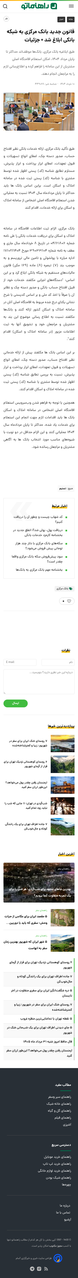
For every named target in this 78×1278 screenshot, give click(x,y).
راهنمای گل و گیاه (59, 1111)
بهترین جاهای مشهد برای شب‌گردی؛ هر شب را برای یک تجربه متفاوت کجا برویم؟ (40, 892)
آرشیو (67, 1219)
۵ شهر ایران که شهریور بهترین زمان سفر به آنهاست (25, 945)
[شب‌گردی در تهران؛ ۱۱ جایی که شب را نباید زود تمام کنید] (63, 806)
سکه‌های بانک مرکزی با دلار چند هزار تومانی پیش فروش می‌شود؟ (39, 546)
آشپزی (67, 1124)
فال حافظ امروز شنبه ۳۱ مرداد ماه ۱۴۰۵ (47, 1041)
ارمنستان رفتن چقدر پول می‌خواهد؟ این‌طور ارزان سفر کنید (26, 785)
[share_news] (6, 19)
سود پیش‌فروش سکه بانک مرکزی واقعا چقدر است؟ (37, 559)
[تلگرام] (32, 1269)
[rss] (46, 1269)
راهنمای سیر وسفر (59, 1097)
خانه (71, 19)
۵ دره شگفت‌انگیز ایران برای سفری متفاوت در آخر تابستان (41, 993)
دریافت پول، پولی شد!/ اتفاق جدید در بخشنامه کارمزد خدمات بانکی (38, 533)
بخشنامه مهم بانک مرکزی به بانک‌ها (39, 570)
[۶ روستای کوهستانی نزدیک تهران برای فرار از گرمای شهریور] (63, 764)
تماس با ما (63, 1212)
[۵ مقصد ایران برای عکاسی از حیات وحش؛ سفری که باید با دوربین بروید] (63, 917)
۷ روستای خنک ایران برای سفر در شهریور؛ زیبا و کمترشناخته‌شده (28, 743)
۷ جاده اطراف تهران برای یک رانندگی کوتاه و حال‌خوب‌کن (26, 826)
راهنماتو (15, 1240)
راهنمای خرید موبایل (57, 1157)
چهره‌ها (66, 1184)
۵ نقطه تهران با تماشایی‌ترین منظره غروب (46, 1019)
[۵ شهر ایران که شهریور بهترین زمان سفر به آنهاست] (63, 943)
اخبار (61, 19)
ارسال (15, 703)
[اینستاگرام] (39, 1268)
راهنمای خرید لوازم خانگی (54, 1171)
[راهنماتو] (39, 6)
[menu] (71, 6)
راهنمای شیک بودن (58, 1178)
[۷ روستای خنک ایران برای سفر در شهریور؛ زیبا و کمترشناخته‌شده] (63, 743)
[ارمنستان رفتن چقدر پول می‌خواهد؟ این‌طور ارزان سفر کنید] (63, 785)
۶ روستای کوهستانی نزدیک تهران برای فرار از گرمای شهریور (25, 764)
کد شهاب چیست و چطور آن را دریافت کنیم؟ (38, 520)
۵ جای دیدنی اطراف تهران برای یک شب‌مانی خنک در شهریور (39, 1030)
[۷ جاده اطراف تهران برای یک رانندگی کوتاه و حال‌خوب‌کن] (63, 826)
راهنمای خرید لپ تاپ (57, 1164)
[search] (6, 6)
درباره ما (65, 1205)
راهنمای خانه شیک (59, 1104)
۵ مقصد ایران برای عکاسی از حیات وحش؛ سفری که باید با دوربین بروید (26, 920)
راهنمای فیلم (63, 1118)
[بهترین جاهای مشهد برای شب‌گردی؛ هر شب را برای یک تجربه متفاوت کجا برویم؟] (39, 883)
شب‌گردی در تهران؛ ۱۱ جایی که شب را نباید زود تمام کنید (26, 805)
